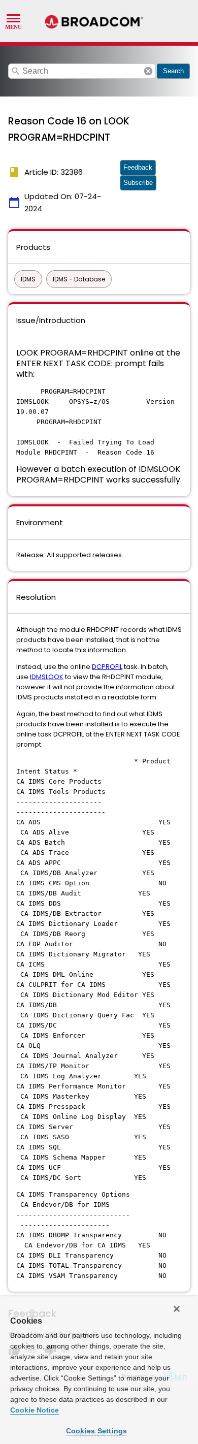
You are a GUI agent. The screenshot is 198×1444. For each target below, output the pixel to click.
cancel (148, 71)
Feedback (137, 167)
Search (173, 71)
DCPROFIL (107, 666)
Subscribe (138, 182)
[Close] (177, 1309)
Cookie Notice (34, 1410)
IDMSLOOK (46, 677)
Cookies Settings (96, 1431)
